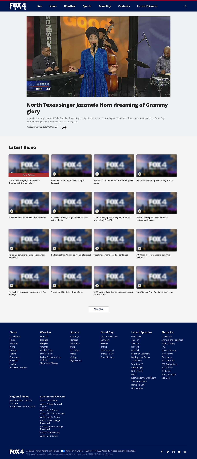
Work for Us (167, 353)
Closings (44, 339)
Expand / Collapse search (185, 6)
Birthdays (105, 339)
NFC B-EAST (137, 371)
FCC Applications (169, 364)
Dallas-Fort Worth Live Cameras (50, 358)
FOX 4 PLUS (167, 367)
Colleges (74, 357)
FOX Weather (46, 353)
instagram (173, 452)
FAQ (164, 346)
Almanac (44, 346)
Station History (168, 343)
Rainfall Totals (46, 350)
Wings (73, 353)
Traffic (104, 346)
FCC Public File (168, 360)
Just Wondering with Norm (143, 377)
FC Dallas (74, 350)
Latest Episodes (141, 332)
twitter (167, 452)
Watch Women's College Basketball (51, 427)
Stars (72, 346)
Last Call (135, 350)
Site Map (166, 377)
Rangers (74, 339)
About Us (167, 332)
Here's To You (138, 384)
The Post (135, 343)
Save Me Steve (108, 357)
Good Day (107, 332)
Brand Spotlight (169, 374)
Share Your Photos (49, 363)
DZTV (134, 374)
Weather (45, 332)
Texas (12, 339)
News (13, 332)
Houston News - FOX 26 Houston (21, 402)
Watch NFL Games (49, 400)
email (185, 452)
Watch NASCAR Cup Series (52, 413)
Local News (15, 336)
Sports (74, 332)
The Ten (135, 339)
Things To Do (107, 353)
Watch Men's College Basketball (50, 421)
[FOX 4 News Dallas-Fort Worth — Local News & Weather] (19, 6)
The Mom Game (139, 381)
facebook (162, 452)
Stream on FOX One (52, 396)
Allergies (44, 343)
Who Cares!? (137, 364)
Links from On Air (109, 336)
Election (13, 350)
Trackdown (136, 360)
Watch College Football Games (51, 405)
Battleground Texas (140, 357)
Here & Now (137, 388)
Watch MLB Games (49, 410)
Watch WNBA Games (50, 432)
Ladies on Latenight (140, 353)
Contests (166, 371)
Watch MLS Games (49, 436)
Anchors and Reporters (172, 339)
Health (13, 364)
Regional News (19, 396)
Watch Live (136, 336)
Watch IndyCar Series (50, 417)
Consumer (14, 357)
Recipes (104, 343)
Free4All (135, 346)
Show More (98, 309)
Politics (13, 353)
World (12, 346)
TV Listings (167, 357)
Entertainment (107, 350)
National (14, 343)
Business (14, 360)
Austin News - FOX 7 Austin (22, 406)
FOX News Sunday (18, 367)
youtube (179, 452)
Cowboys (74, 336)
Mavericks (75, 343)
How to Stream (169, 350)
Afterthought (137, 367)
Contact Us (167, 336)
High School (75, 360)
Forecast (44, 336)
